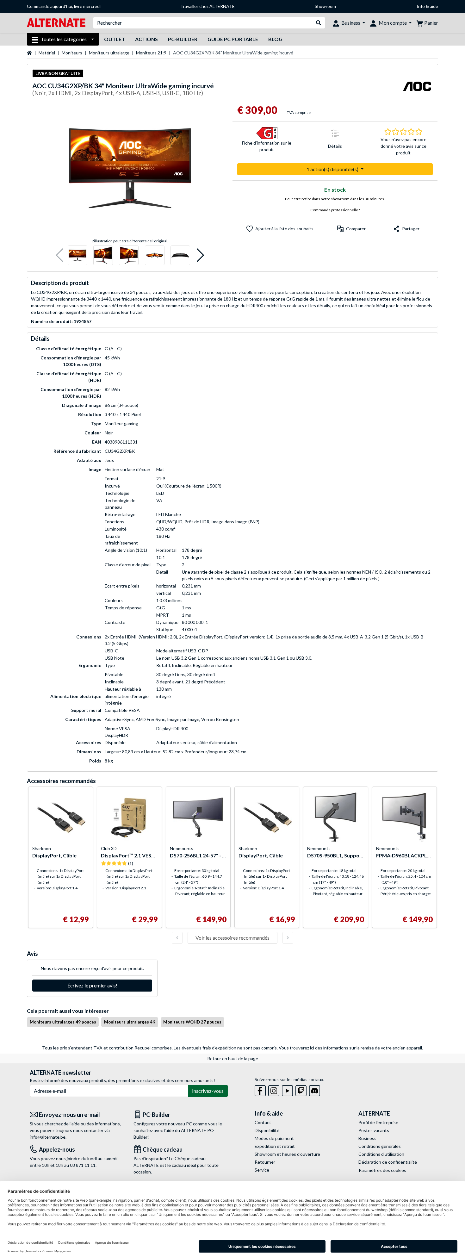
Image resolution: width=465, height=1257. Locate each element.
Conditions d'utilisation (381, 1154)
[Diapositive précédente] (177, 938)
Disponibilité (267, 1130)
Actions (146, 39)
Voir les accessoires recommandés (232, 938)
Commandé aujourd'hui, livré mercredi (64, 6)
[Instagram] (273, 1089)
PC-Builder (182, 39)
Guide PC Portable (233, 39)
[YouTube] (287, 1089)
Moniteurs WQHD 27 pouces (192, 1021)
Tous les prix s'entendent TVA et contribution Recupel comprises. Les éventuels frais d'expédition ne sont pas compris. (160, 1047)
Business (367, 1138)
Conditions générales (379, 1146)
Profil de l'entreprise (378, 1122)
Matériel (47, 52)
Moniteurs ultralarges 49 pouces (63, 1021)
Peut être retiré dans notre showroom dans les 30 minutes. (335, 198)
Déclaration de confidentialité (387, 1162)
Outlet (114, 39)
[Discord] (314, 1089)
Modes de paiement (274, 1138)
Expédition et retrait (275, 1146)
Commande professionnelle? (335, 210)
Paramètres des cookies (382, 1170)
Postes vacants (373, 1130)
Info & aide (427, 6)
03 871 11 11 (83, 1165)
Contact (263, 1122)
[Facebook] (260, 1089)
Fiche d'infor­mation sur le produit (266, 146)
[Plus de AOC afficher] (417, 90)
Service (262, 1170)
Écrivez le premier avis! (92, 985)
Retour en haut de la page (232, 1058)
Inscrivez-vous (208, 1091)
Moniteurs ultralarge (109, 52)
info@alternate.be (47, 1137)
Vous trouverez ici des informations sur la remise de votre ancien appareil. (351, 1047)
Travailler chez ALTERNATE (207, 6)
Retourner (265, 1162)
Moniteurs (72, 52)
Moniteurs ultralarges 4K (129, 1021)
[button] (59, 255)
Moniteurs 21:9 (151, 52)
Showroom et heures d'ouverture (287, 1154)
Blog (275, 39)
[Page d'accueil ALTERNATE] (56, 22)
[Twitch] (301, 1089)
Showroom (325, 6)
